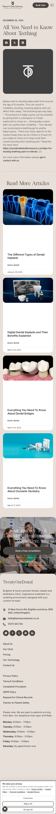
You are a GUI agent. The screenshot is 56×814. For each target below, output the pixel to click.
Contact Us (8, 665)
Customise (28, 798)
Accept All (28, 809)
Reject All (28, 804)
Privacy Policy (10, 675)
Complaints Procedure (14, 686)
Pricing (6, 654)
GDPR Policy (9, 692)
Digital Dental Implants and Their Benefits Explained (27, 334)
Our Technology (11, 660)
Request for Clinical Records (18, 697)
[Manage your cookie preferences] (4, 809)
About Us (8, 643)
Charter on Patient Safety (16, 702)
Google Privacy (33, 792)
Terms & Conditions (13, 681)
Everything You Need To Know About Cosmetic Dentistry (26, 489)
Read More (13, 265)
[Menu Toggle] (52, 5)
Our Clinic (8, 649)
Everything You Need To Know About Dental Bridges (26, 411)
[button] (6, 42)
